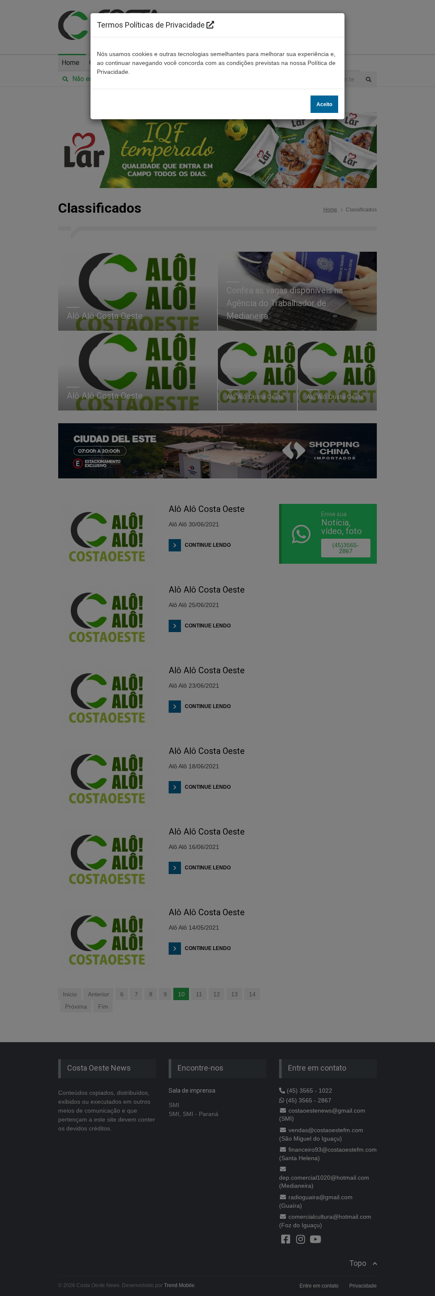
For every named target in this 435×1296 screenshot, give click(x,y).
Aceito (324, 104)
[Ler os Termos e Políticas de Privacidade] (210, 24)
